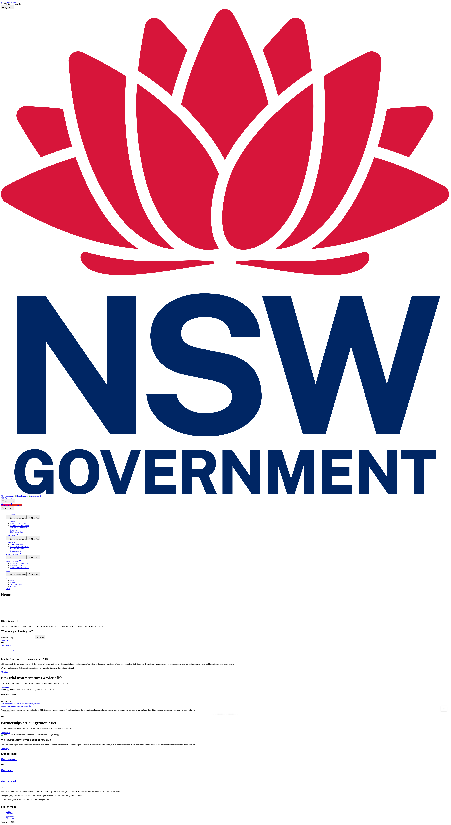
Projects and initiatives (18, 528)
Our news (7, 770)
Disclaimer (10, 816)
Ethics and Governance (19, 563)
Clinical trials (6, 645)
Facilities (13, 530)
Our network (9, 781)
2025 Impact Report (17, 532)
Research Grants (16, 566)
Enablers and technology (19, 526)
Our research (5, 640)
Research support (7, 651)
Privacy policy (11, 818)
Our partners (5, 733)
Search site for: (6, 638)
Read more (5, 687)
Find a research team (18, 524)
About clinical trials (17, 545)
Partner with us (15, 551)
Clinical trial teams (17, 549)
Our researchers (26, 706)
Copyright (9, 814)
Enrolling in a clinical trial (19, 547)
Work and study (16, 584)
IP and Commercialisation (19, 568)
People (12, 580)
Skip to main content (8, 2)
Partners (13, 582)
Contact (13, 587)
